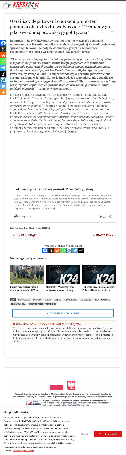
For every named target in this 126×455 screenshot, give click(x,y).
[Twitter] (3, 86)
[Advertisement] (63, 159)
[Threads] (81, 250)
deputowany (24, 300)
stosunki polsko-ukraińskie (42, 304)
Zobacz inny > (104, 235)
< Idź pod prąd (24, 235)
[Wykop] (69, 250)
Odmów (85, 433)
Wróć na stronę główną (64, 313)
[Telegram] (75, 250)
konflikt (37, 300)
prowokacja (85, 300)
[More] (3, 92)
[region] (63, 431)
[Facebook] (45, 250)
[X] (51, 250)
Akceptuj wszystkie (108, 433)
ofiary (48, 300)
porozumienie (70, 300)
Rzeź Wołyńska (18, 304)
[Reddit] (57, 250)
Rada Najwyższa (102, 300)
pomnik (57, 300)
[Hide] (1, 98)
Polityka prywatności (23, 450)
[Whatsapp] (63, 250)
